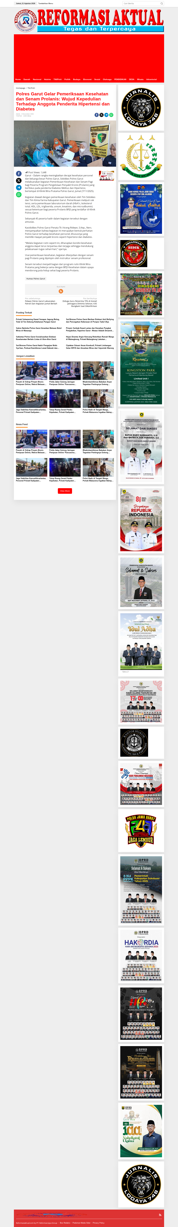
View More (65, 491)
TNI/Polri (19, 116)
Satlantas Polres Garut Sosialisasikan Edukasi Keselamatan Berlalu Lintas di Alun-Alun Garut (36, 338)
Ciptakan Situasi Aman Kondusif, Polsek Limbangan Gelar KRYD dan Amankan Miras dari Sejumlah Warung (90, 346)
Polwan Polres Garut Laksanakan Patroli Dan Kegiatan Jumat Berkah (41, 301)
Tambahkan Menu (45, 3)
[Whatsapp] (111, 115)
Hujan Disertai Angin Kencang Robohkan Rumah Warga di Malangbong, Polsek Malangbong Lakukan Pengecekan (90, 338)
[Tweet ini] (101, 115)
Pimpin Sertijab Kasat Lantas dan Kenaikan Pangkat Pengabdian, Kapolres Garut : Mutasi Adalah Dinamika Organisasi (89, 329)
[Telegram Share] (106, 115)
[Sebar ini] (97, 115)
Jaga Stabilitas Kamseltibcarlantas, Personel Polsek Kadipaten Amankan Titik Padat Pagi (31, 411)
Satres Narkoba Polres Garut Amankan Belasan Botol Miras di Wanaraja (39, 329)
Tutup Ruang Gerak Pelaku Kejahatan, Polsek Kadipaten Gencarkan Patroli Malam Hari (62, 411)
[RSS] (61, 291)
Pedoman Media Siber (81, 1223)
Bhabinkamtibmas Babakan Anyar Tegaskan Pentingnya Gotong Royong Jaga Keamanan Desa (97, 383)
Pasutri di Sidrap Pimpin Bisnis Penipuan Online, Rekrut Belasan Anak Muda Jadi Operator (30, 383)
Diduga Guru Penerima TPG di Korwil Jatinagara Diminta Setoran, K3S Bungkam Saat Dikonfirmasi (80, 302)
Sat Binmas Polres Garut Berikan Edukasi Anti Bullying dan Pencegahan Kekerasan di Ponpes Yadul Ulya (90, 320)
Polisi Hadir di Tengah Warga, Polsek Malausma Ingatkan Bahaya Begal (98, 411)
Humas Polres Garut (35, 278)
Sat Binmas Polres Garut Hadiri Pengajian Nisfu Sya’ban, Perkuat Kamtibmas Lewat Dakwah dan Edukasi (36, 346)
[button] (161, 3)
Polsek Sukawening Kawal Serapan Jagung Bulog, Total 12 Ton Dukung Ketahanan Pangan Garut (38, 320)
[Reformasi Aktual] (89, 20)
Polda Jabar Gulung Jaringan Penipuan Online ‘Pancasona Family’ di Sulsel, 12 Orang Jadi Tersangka (63, 383)
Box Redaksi (65, 1223)
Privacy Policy (98, 1223)
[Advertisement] (89, 55)
